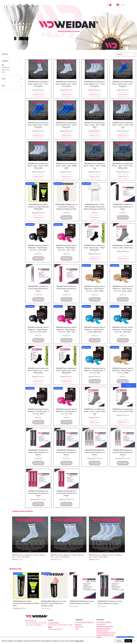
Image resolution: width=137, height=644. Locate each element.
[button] (109, 5)
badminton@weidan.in (55, 629)
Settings (119, 641)
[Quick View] (38, 69)
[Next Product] (128, 534)
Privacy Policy (79, 641)
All (3, 65)
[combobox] (126, 54)
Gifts (3, 72)
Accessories (6, 69)
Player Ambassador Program (106, 632)
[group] (68, 538)
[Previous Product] (9, 534)
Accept (128, 641)
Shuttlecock (5, 67)
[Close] (134, 640)
